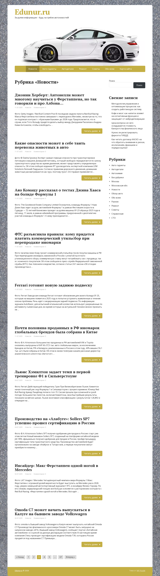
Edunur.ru (32, 12)
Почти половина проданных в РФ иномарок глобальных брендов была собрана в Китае (57, 329)
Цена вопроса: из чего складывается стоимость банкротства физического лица (127, 126)
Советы (96, 69)
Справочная (117, 213)
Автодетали (68, 69)
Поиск (112, 80)
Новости (28, 107)
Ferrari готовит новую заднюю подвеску (53, 285)
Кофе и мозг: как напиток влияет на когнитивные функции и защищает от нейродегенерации (128, 116)
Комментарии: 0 (40, 107)
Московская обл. (120, 185)
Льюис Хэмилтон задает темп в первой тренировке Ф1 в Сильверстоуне (52, 373)
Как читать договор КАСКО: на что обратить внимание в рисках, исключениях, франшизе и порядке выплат (128, 143)
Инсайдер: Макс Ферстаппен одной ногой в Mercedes (56, 467)
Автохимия (117, 173)
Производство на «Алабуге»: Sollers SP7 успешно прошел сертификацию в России (55, 420)
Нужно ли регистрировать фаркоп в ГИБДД (125, 134)
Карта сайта (126, 69)
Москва (115, 181)
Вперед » (70, 557)
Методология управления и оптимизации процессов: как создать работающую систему (127, 106)
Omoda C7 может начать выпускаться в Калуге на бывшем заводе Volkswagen (52, 511)
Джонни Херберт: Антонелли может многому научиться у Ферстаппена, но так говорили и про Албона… (56, 99)
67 (61, 557)
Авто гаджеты (49, 69)
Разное (115, 201)
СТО (114, 217)
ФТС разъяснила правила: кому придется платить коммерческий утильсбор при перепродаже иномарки (54, 238)
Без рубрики (118, 177)
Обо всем (109, 69)
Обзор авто (117, 193)
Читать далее (91, 131)
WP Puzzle (141, 570)
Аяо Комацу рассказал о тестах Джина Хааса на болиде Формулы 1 (58, 192)
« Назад (20, 557)
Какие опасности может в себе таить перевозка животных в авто (50, 145)
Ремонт (83, 69)
